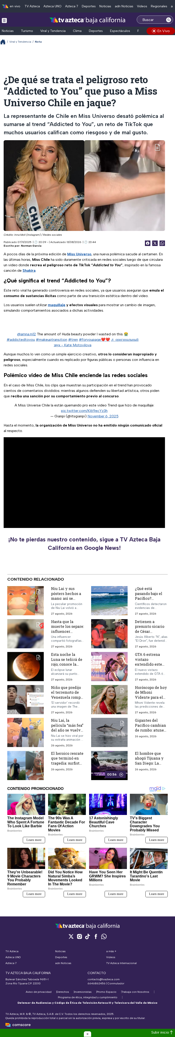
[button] (87, 1034)
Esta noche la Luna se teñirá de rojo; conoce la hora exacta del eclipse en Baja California (66, 666)
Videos (142, 6)
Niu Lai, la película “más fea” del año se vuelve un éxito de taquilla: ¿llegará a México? (67, 732)
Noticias (105, 6)
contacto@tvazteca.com (104, 979)
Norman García (31, 245)
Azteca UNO (53, 6)
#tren (73, 339)
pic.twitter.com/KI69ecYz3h (84, 411)
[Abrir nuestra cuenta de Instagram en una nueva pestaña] (79, 936)
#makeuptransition (51, 339)
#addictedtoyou (21, 339)
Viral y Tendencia (53, 31)
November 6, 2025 (103, 416)
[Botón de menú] (4, 20)
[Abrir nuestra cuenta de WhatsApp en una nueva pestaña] (104, 936)
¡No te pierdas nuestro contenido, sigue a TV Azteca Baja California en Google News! (84, 543)
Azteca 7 (71, 6)
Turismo (27, 31)
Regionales (159, 6)
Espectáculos (120, 31)
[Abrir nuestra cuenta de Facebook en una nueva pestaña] (95, 936)
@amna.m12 (26, 334)
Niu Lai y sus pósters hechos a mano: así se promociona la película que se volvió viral (66, 600)
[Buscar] (168, 19)
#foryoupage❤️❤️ (94, 339)
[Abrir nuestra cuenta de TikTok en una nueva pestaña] (87, 936)
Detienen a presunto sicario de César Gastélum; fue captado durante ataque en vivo (150, 633)
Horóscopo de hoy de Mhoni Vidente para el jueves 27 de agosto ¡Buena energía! (151, 699)
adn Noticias (124, 6)
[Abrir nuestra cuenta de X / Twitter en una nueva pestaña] (71, 936)
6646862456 (97, 983)
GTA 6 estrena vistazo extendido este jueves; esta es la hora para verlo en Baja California (151, 666)
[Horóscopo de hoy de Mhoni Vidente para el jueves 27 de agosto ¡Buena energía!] (109, 699)
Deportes (89, 6)
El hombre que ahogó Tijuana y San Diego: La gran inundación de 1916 (150, 763)
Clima (77, 31)
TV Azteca (32, 6)
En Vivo (163, 31)
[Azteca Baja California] (87, 20)
